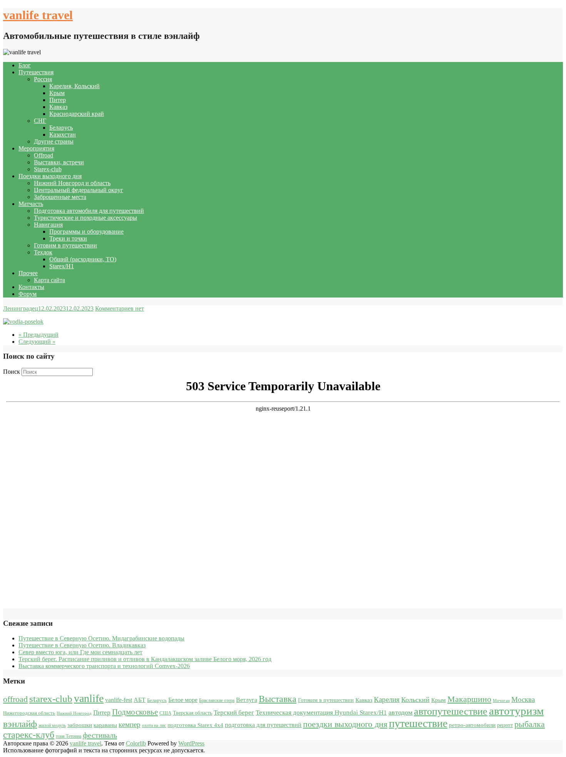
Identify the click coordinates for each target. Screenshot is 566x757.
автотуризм (516, 711)
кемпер (130, 724)
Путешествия (36, 72)
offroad (15, 699)
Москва (523, 699)
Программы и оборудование (86, 231)
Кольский (415, 700)
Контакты (31, 287)
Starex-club (48, 169)
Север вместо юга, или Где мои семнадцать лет (80, 652)
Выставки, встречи (59, 162)
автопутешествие (450, 711)
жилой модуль (52, 725)
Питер (57, 100)
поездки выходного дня (345, 724)
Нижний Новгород (74, 713)
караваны (105, 725)
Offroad (43, 155)
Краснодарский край (76, 113)
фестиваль (100, 735)
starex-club (50, 698)
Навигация (48, 224)
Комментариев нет (119, 308)
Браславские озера (216, 700)
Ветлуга (246, 700)
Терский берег (234, 712)
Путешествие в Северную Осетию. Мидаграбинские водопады (101, 638)
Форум (27, 294)
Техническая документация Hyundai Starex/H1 (321, 712)
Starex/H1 (61, 266)
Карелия (387, 699)
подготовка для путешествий (263, 725)
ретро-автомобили (472, 725)
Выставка (277, 699)
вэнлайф (20, 724)
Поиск (11, 371)
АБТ (140, 700)
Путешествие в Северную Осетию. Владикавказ (82, 645)
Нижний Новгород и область (72, 183)
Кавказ (58, 107)
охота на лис (154, 725)
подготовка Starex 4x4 (195, 725)
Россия (43, 79)
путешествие (418, 723)
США (165, 713)
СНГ (40, 120)
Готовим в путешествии (65, 245)
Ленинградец (20, 308)
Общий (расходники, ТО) (82, 259)
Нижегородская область (29, 713)
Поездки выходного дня (50, 176)
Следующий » (36, 341)
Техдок (43, 252)
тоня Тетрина (68, 736)
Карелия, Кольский (74, 86)
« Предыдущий (38, 334)
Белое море (183, 700)
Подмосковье (135, 712)
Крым (57, 93)
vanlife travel (38, 15)
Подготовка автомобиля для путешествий (89, 210)
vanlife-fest (118, 700)
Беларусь (61, 127)
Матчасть (30, 204)
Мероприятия (36, 148)
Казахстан (62, 134)
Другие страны (54, 141)
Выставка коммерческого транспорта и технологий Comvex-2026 (104, 666)
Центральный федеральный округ (78, 190)
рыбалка (529, 724)
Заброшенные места (60, 197)
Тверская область (192, 713)
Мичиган (501, 701)
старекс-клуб (28, 735)
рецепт (505, 725)
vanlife (89, 698)
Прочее (28, 273)
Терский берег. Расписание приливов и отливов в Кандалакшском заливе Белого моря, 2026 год (144, 659)
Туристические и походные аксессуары (85, 217)
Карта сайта (49, 280)
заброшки (79, 725)
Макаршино (469, 699)
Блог (24, 65)
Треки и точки (68, 238)
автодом (400, 712)
